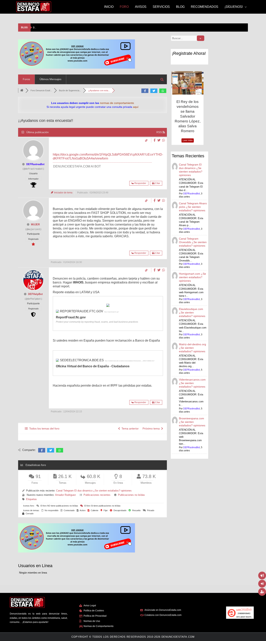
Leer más (188, 140)
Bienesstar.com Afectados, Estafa (59, 27)
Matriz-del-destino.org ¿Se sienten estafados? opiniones (192, 348)
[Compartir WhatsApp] (163, 140)
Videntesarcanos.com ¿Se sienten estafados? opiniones (192, 383)
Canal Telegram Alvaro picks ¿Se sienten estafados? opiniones (193, 207)
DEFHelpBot (35, 294)
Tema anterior (129, 428)
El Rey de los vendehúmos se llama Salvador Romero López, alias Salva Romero (188, 116)
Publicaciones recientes (97, 494)
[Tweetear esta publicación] (159, 140)
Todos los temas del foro (43, 428)
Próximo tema (152, 428)
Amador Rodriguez (65, 494)
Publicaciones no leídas (131, 494)
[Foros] (21, 90)
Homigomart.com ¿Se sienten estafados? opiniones (192, 277)
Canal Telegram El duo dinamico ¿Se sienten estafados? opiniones (94, 490)
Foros (26, 79)
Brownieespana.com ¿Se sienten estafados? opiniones (192, 422)
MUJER (35, 224)
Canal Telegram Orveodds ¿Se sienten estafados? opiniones (193, 242)
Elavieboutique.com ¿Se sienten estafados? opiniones (192, 312)
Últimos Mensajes (50, 79)
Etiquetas (31, 499)
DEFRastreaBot (35, 164)
